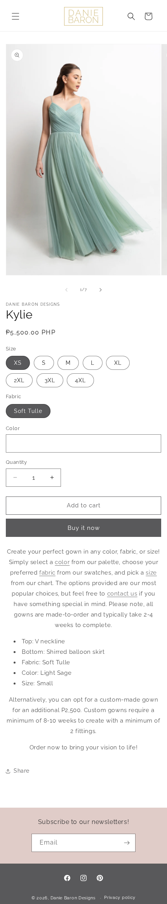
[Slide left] (66, 289)
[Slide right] (100, 289)
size (151, 572)
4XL (80, 380)
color (62, 562)
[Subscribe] (126, 843)
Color (13, 428)
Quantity (16, 462)
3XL (50, 380)
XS (18, 363)
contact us (122, 593)
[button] (15, 16)
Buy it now (84, 527)
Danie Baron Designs (73, 898)
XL (118, 363)
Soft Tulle (28, 411)
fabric (47, 572)
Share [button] (22, 771)
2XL (19, 380)
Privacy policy (120, 897)
